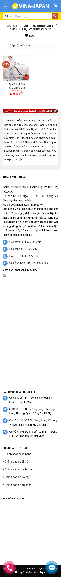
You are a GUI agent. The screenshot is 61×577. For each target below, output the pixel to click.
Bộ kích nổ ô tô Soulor (43, 129)
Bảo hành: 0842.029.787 (23, 248)
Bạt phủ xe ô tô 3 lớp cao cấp (20, 124)
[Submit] (55, 16)
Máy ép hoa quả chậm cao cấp (38, 137)
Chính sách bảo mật (17, 477)
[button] (5, 6)
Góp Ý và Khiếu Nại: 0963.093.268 (28, 262)
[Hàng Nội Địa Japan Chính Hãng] (30, 6)
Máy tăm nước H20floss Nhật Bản (23, 142)
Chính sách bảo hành (18, 485)
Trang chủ (11, 26)
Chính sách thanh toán (18, 469)
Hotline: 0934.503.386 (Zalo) (25, 241)
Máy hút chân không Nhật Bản (21, 133)
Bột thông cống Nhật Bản (38, 120)
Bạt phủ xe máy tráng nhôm (31, 146)
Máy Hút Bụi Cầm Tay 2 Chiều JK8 (16, 86)
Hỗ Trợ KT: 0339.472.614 (23, 256)
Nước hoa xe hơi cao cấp (36, 150)
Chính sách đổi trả (16, 461)
